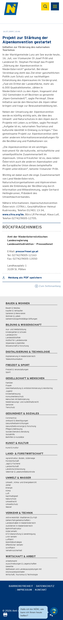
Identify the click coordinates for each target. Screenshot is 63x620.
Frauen (9, 385)
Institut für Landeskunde (16, 340)
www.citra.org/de (13, 214)
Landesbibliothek (13, 337)
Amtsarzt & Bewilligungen (17, 420)
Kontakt (41, 589)
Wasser (9, 507)
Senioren (9, 404)
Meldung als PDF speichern (24, 277)
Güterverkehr (11, 531)
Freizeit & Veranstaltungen (17, 369)
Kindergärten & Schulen (16, 332)
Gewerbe (9, 566)
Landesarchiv (11, 335)
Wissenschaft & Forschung (17, 346)
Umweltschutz (12, 504)
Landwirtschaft (12, 466)
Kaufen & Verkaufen (14, 310)
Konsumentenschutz (15, 396)
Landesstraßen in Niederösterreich (21, 523)
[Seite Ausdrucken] (5, 615)
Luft (7, 493)
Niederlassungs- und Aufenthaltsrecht (22, 402)
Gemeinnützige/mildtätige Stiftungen (21, 319)
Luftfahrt (9, 539)
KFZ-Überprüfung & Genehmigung (21, 534)
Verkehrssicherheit (14, 550)
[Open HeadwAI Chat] (54, 611)
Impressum (24, 589)
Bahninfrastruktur (13, 528)
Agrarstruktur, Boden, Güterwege (20, 458)
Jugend (9, 391)
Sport (8, 372)
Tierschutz (10, 407)
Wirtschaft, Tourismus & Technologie (22, 574)
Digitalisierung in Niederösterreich (20, 356)
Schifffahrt (10, 547)
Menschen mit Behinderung (17, 399)
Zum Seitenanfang (49, 286)
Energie (9, 488)
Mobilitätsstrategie (14, 542)
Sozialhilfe (10, 434)
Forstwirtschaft (12, 461)
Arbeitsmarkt (11, 561)
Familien (9, 383)
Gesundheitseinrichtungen (17, 423)
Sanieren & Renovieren (15, 313)
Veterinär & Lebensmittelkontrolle (20, 472)
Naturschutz (11, 499)
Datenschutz (45, 586)
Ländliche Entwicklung (15, 469)
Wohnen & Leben (13, 316)
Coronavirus (11, 418)
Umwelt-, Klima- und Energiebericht (21, 482)
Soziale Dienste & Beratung (17, 431)
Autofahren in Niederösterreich (19, 526)
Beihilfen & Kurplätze (15, 437)
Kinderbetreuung (13, 394)
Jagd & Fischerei (13, 463)
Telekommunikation (14, 359)
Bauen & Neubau (13, 308)
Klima (8, 490)
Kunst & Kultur (12, 447)
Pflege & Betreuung (14, 429)
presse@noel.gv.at (27, 251)
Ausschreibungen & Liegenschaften (21, 563)
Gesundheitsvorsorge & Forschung (21, 426)
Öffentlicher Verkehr (14, 545)
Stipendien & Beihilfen (15, 343)
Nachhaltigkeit (12, 496)
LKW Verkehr (11, 536)
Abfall (8, 485)
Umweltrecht (11, 501)
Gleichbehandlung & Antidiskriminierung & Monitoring (29, 388)
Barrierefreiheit (21, 586)
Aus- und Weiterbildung (16, 329)
